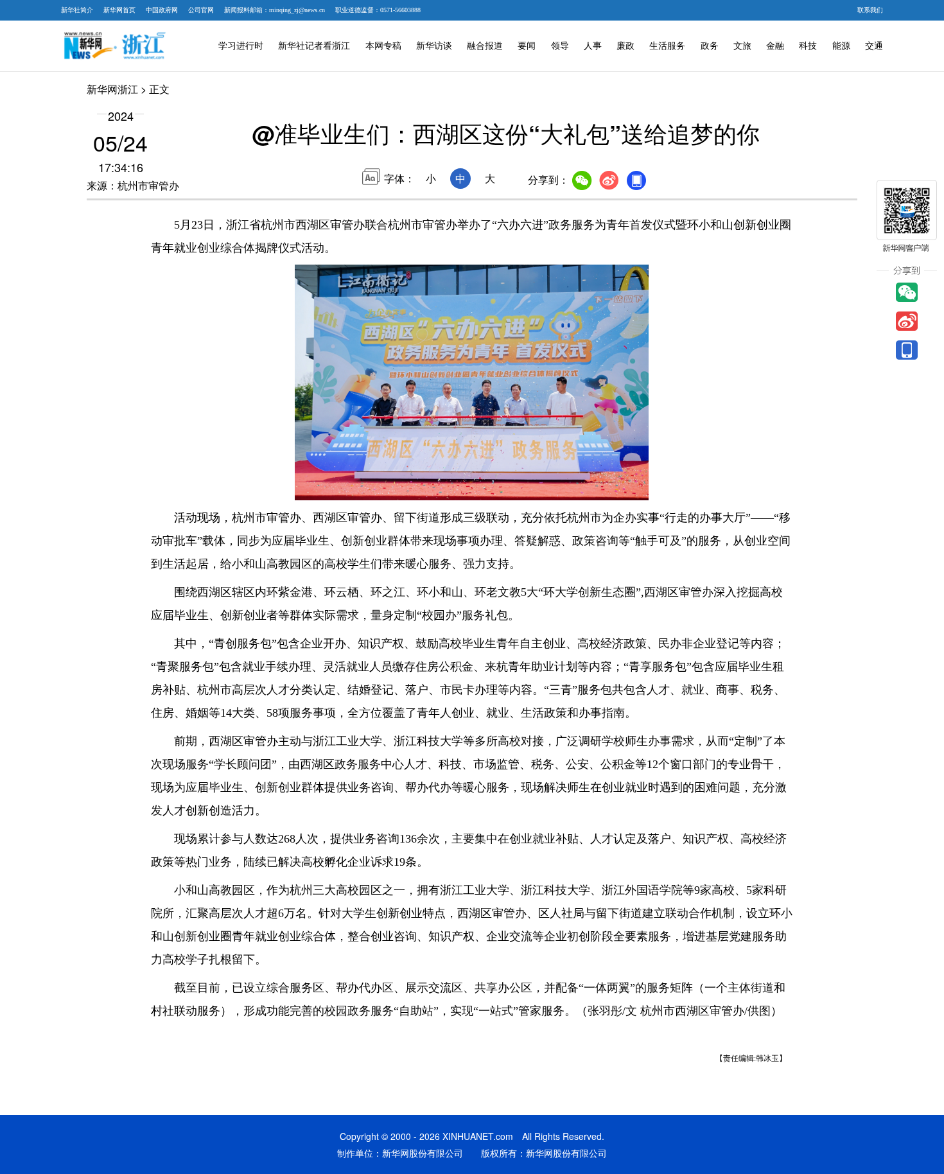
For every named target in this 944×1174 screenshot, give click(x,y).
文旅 (742, 46)
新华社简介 (77, 9)
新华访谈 (434, 46)
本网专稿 (383, 46)
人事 (593, 46)
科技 (808, 46)
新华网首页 (119, 9)
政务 (710, 46)
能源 (841, 46)
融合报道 (485, 46)
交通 (874, 46)
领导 (560, 46)
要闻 (527, 46)
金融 (775, 46)
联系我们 (870, 9)
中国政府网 (162, 9)
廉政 (625, 46)
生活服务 (667, 46)
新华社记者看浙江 (314, 46)
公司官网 (201, 9)
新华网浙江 (112, 89)
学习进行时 (240, 46)
